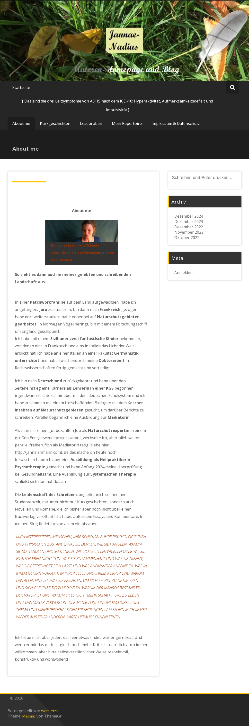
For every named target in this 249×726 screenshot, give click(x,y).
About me (21, 123)
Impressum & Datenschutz (175, 123)
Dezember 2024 (188, 216)
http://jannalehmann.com (38, 452)
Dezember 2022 (188, 227)
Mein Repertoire (127, 123)
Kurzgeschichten (55, 123)
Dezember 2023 (188, 221)
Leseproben (91, 123)
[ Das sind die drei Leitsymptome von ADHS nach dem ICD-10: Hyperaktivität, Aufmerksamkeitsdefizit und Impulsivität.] (117, 105)
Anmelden (183, 272)
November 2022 (189, 232)
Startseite (21, 87)
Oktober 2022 (186, 237)
